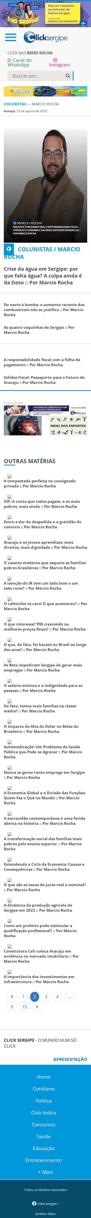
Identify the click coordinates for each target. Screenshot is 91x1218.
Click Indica (43, 1112)
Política (44, 1101)
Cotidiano (44, 1088)
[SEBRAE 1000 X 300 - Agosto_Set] (45, 13)
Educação (44, 1148)
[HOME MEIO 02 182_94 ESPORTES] (68, 425)
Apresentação (70, 1059)
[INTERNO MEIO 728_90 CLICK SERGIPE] (45, 410)
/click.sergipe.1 (47, 1203)
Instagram (59, 65)
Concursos (43, 1124)
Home (44, 1077)
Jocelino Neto (46, 1213)
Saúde (44, 1136)
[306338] (23, 425)
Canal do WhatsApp (20, 62)
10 (24, 1007)
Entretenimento (44, 1160)
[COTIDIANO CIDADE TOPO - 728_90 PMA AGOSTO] (45, 91)
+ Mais (45, 1172)
